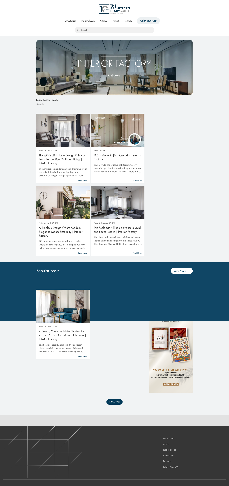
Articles (103, 20)
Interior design (88, 20)
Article (166, 444)
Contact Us (168, 455)
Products (116, 20)
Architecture (70, 20)
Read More (82, 180)
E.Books (128, 20)
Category (114, 75)
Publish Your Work (148, 20)
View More (180, 271)
